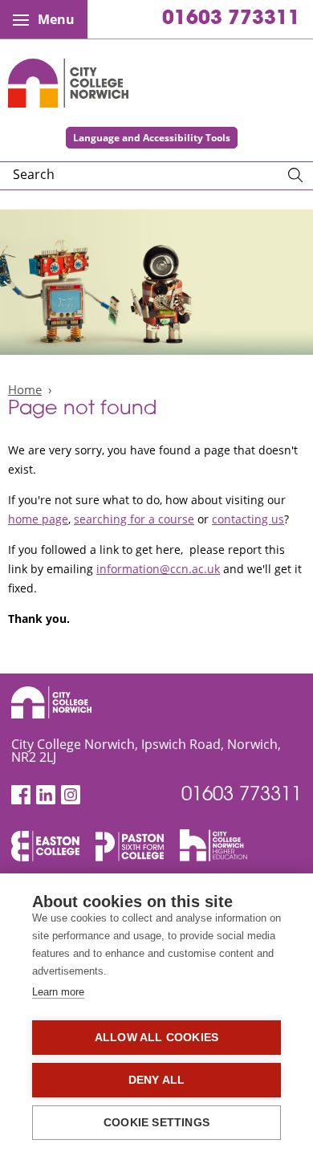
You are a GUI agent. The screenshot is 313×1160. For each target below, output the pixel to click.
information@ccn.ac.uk (158, 568)
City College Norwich (68, 83)
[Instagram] (70, 795)
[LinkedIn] (45, 795)
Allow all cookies (156, 1038)
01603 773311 (231, 19)
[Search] (295, 175)
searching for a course (134, 519)
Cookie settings (156, 1123)
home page (38, 519)
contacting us (248, 519)
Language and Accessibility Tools (151, 137)
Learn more (58, 992)
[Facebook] (20, 795)
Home (25, 389)
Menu (56, 19)
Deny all (156, 1080)
